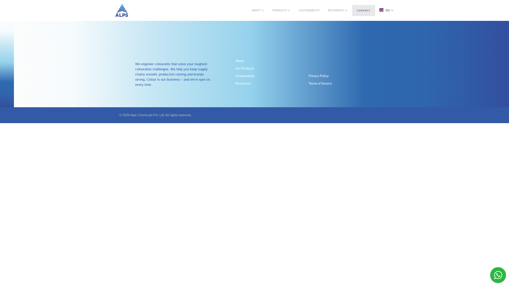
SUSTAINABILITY (309, 10)
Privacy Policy (319, 76)
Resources (243, 83)
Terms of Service (320, 83)
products (279, 10)
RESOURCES (336, 10)
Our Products (244, 68)
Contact (363, 10)
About (256, 10)
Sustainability (244, 76)
